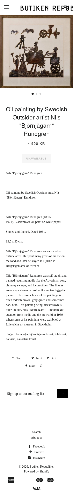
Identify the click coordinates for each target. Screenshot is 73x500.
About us (36, 437)
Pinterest (38, 452)
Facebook (38, 446)
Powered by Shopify (36, 471)
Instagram (38, 457)
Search (36, 432)
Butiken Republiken (42, 466)
